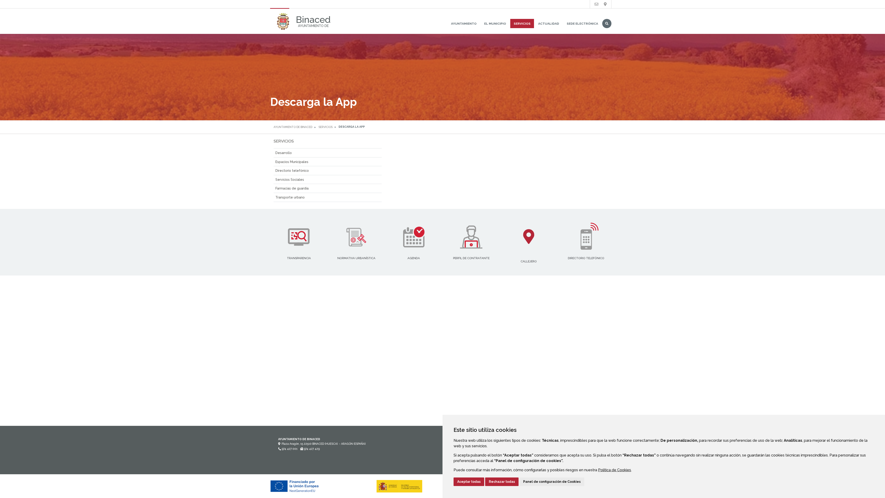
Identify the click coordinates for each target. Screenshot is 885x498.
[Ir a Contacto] (596, 4)
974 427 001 (289, 449)
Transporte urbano (290, 197)
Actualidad (548, 23)
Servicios (522, 23)
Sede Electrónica (582, 23)
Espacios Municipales (291, 162)
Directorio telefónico (292, 170)
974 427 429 (311, 449)
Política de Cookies (614, 470)
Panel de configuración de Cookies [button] (552, 481)
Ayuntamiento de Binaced (293, 127)
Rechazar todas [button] (502, 481)
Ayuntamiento (464, 23)
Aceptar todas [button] (469, 481)
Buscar (606, 23)
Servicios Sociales (289, 179)
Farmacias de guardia (292, 188)
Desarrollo (283, 153)
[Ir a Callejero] (605, 4)
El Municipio (495, 23)
